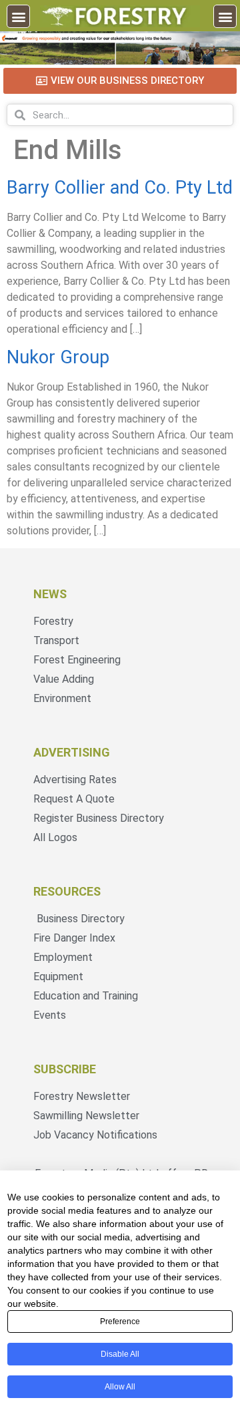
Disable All (120, 1354)
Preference (120, 1321)
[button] (18, 16)
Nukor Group (58, 357)
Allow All (120, 1386)
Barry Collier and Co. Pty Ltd (120, 187)
